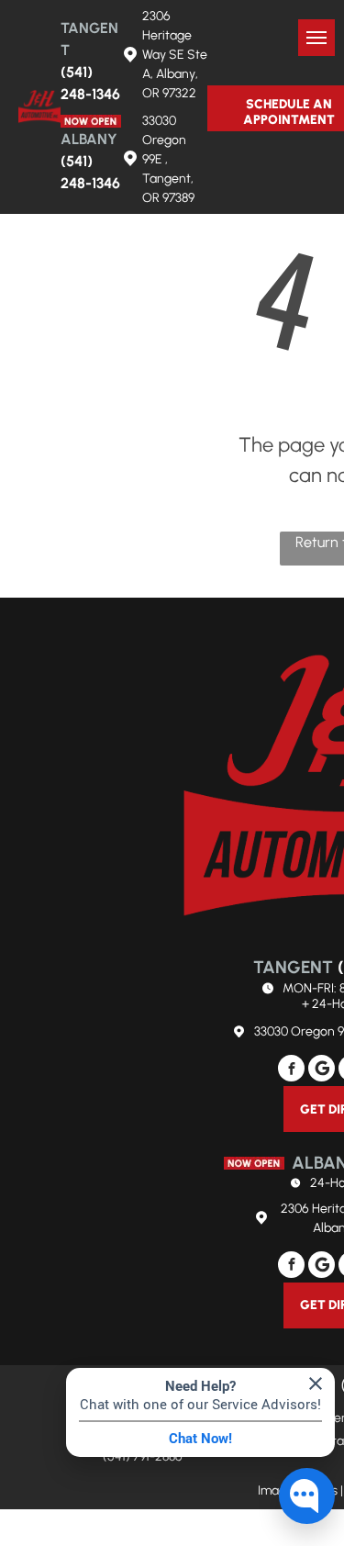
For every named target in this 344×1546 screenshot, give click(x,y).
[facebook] (291, 1070)
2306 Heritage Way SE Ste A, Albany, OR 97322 (174, 54)
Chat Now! (200, 1438)
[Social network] (321, 1070)
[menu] (316, 37)
